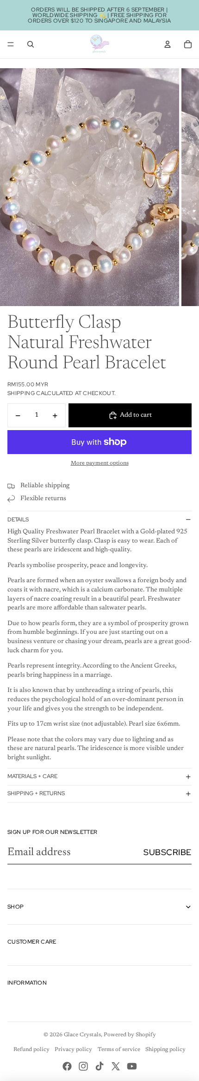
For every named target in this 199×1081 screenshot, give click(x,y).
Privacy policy (73, 1049)
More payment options (100, 463)
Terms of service (119, 1049)
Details (18, 519)
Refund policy (31, 1049)
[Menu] (10, 44)
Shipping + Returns (36, 793)
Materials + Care (32, 776)
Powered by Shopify (130, 1035)
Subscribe (167, 852)
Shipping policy (165, 1049)
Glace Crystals (82, 1035)
